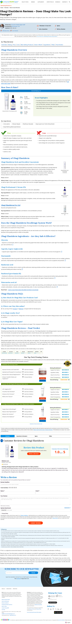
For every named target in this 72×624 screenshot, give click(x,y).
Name (3, 491)
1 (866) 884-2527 (12, 615)
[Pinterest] (53, 609)
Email (37, 491)
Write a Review (61, 29)
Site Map (3, 609)
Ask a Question (43, 29)
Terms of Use (55, 518)
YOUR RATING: (4, 487)
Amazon (15, 309)
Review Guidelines (24, 515)
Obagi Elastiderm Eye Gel (10, 205)
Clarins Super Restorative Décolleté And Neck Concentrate (23, 290)
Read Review (42, 380)
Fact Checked (15, 30)
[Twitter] (56, 609)
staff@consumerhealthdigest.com (8, 613)
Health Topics (25, 2)
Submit (33, 572)
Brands (33, 2)
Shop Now (42, 378)
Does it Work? (38, 44)
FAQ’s (53, 44)
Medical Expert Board (6, 599)
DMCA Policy (15, 588)
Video (50, 436)
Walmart (21, 309)
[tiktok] (61, 609)
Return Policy (4, 606)
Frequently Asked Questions (7, 604)
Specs (58, 25)
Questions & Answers (21, 436)
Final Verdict (59, 44)
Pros (14, 44)
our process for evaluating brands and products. (47, 36)
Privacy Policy (38, 609)
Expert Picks (50, 2)
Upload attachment (6, 508)
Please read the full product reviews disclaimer (43, 429)
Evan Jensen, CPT (16, 26)
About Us (3, 588)
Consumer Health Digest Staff (18, 24)
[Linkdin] (58, 609)
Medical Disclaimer (38, 604)
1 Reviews (45, 25)
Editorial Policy (8, 588)
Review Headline (5, 482)
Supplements (41, 2)
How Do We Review (5, 601)
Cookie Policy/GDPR (5, 607)
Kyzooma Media (61, 620)
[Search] (69, 2)
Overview (4, 44)
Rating (10, 44)
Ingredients (47, 44)
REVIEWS (57, 2)
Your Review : (4, 496)
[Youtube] (51, 609)
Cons (18, 44)
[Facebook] (48, 609)
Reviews (8, 436)
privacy (18, 578)
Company (64, 2)
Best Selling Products (27, 44)
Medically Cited (5, 30)
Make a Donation (52, 602)
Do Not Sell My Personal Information (34, 612)
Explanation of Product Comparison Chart (36, 423)
